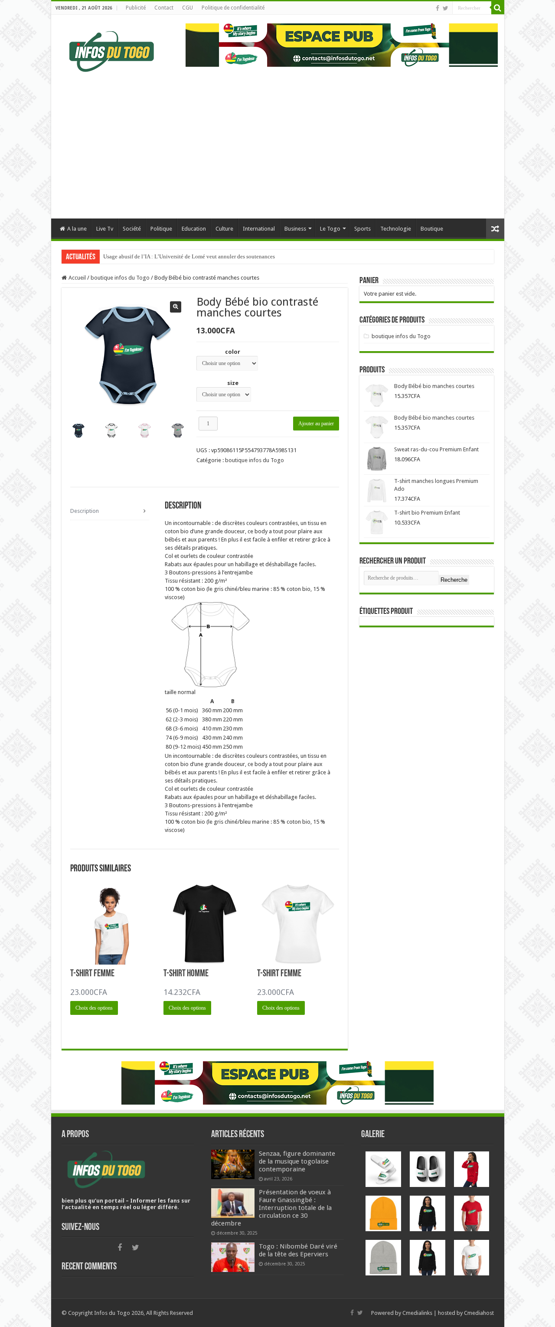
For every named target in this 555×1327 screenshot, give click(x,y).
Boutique (432, 228)
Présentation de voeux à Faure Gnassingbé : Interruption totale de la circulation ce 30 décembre (271, 1207)
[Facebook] (437, 8)
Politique (161, 228)
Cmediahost (479, 1313)
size (232, 383)
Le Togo (330, 228)
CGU (187, 8)
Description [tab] (84, 511)
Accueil (77, 277)
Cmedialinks (417, 1313)
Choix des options (94, 1008)
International (259, 228)
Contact (163, 8)
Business (295, 228)
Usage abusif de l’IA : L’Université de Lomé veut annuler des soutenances (189, 256)
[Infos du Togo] (112, 49)
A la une (77, 228)
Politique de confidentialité (233, 8)
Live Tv (104, 228)
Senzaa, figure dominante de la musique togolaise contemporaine (297, 1161)
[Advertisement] (280, 146)
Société (132, 228)
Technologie (395, 228)
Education (194, 228)
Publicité (136, 8)
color (232, 352)
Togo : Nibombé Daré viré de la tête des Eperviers (298, 1250)
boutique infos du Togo (120, 277)
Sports (362, 228)
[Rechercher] (497, 7)
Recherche (454, 580)
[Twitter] (445, 8)
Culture (224, 228)
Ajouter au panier (316, 424)
